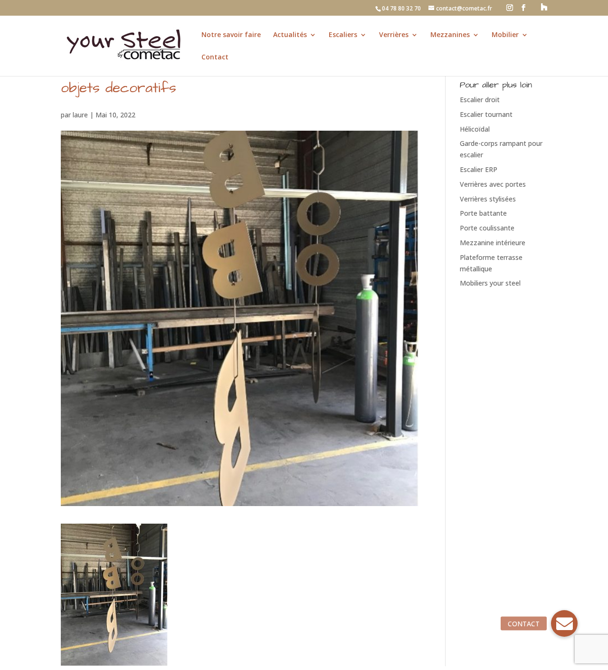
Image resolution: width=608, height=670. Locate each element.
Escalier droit (480, 99)
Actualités (290, 35)
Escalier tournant (486, 114)
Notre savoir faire (231, 35)
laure (80, 114)
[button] (564, 623)
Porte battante (483, 213)
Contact (214, 57)
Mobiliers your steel (490, 282)
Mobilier (505, 35)
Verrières (393, 35)
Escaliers (343, 35)
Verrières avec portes (493, 184)
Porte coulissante (487, 227)
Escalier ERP (478, 169)
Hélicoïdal (475, 129)
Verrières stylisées (488, 198)
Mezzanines (450, 35)
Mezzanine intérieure (492, 242)
